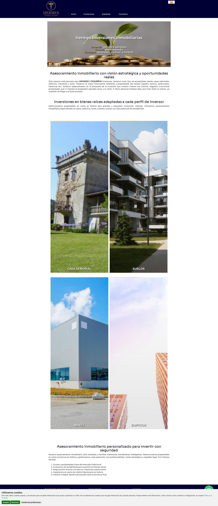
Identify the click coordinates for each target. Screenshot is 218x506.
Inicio (73, 14)
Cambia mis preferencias (31, 502)
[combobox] (171, 2)
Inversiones (89, 14)
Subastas (106, 14)
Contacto (123, 14)
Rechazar (15, 502)
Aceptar (6, 502)
